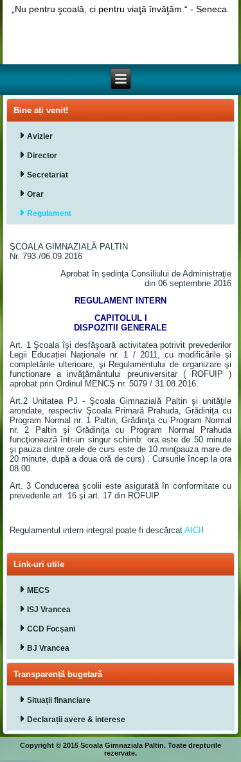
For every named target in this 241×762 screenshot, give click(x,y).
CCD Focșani (51, 628)
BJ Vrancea (48, 648)
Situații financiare (59, 700)
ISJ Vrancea (49, 609)
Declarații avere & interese (76, 719)
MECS (38, 590)
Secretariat (47, 174)
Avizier (40, 136)
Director (42, 155)
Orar (35, 194)
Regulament (49, 213)
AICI (192, 530)
